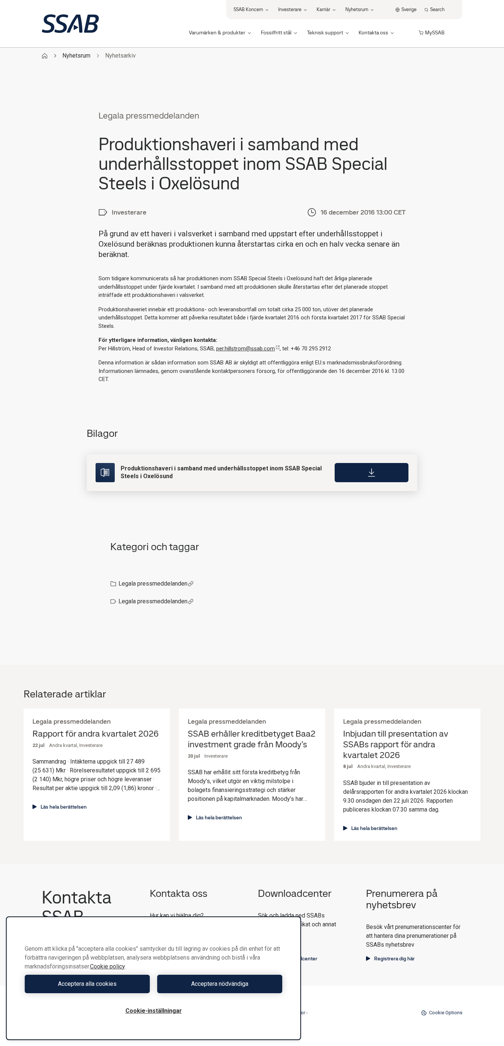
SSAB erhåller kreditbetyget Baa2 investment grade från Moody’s (251, 739)
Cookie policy (107, 966)
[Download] (371, 472)
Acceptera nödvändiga (219, 983)
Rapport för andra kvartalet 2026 (95, 733)
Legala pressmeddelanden (152, 583)
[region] (153, 978)
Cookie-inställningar (153, 1010)
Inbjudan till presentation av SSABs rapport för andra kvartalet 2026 (395, 744)
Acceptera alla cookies (87, 983)
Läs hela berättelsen (64, 806)
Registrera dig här (394, 958)
